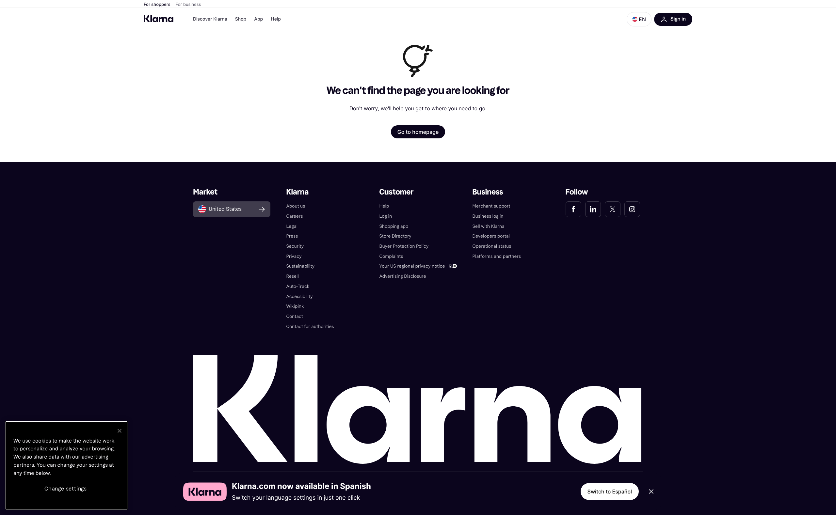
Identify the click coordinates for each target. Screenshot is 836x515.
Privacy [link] (293, 256)
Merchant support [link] (491, 206)
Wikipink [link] (295, 306)
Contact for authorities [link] (310, 326)
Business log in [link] (488, 216)
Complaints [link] (391, 256)
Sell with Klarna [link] (489, 226)
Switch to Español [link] (609, 491)
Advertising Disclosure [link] (402, 276)
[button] (639, 19)
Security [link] (295, 246)
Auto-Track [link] (297, 286)
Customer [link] (396, 192)
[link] (573, 209)
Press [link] (292, 236)
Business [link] (488, 192)
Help (276, 19)
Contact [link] (294, 316)
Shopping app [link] (393, 226)
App (258, 19)
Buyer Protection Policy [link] (403, 246)
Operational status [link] (492, 246)
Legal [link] (291, 226)
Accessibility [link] (299, 296)
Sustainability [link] (300, 266)
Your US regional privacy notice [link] (412, 266)
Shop (241, 19)
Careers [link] (294, 216)
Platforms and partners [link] (497, 256)
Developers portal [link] (491, 236)
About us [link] (295, 206)
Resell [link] (292, 276)
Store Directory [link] (395, 236)
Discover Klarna (210, 19)
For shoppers (157, 4)
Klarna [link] (297, 192)
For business (188, 4)
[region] (66, 465)
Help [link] (384, 206)
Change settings (65, 489)
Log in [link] (385, 216)
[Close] (119, 431)
